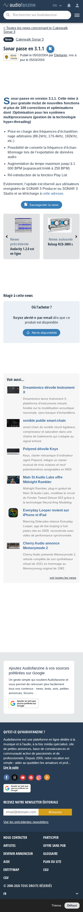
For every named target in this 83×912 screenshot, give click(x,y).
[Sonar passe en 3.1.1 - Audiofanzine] (19, 5)
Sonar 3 (30, 39)
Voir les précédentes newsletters (26, 822)
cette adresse (53, 193)
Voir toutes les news (63, 577)
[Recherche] (8, 15)
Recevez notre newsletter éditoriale (30, 802)
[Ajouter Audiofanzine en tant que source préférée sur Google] (24, 703)
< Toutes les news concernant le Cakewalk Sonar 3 (35, 30)
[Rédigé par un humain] (10, 58)
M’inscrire (55, 812)
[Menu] (77, 15)
